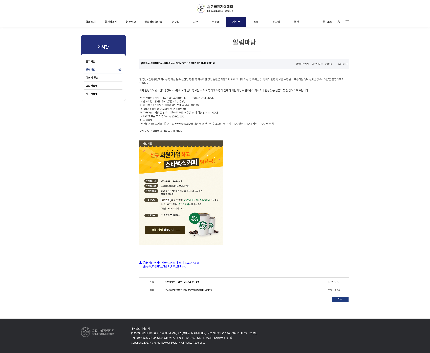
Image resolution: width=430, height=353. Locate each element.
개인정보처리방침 (140, 328)
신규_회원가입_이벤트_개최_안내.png (166, 266)
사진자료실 (92, 93)
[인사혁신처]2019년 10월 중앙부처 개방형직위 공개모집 (188, 290)
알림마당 (90, 69)
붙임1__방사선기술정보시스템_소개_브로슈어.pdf (172, 262)
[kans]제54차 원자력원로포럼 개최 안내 (182, 281)
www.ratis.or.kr (183, 123)
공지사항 (90, 61)
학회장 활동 (92, 77)
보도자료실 (92, 85)
